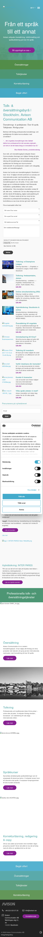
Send (6, 416)
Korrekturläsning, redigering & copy (20, 838)
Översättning (11, 642)
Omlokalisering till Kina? (26, 337)
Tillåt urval (21, 503)
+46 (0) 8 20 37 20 (11, 910)
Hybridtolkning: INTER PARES (17, 565)
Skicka (8, 252)
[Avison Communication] (9, 8)
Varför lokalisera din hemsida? (28, 364)
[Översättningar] (21, 64)
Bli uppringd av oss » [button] (21, 50)
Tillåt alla (21, 496)
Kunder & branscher (24, 377)
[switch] (38, 468)
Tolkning (8, 707)
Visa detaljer (32, 490)
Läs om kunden (10, 530)
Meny (39, 8)
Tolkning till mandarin (25, 350)
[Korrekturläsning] (21, 83)
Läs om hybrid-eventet (12, 582)
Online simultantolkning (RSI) (28, 291)
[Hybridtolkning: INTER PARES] (21, 550)
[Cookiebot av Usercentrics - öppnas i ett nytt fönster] (31, 425)
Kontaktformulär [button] (31, 916)
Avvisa (21, 509)
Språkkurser (10, 772)
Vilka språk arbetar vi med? (27, 391)
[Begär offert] (21, 93)
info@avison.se (31, 910)
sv (33, 8)
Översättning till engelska (26, 323)
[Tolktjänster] (21, 74)
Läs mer (18, 287)
